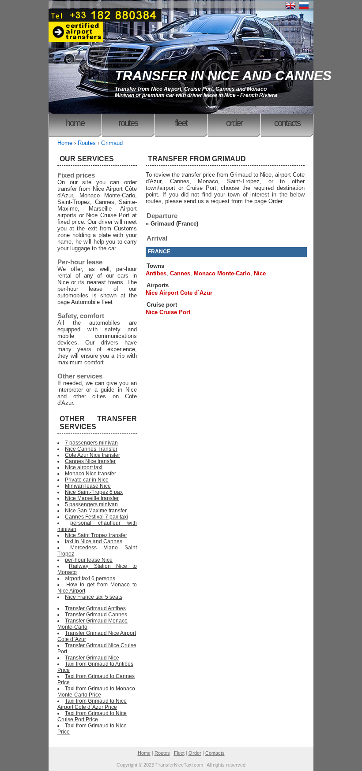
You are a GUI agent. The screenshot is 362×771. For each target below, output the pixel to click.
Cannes (180, 273)
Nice (260, 273)
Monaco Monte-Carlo (222, 273)
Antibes (156, 273)
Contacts (287, 123)
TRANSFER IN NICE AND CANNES (223, 75)
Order (234, 123)
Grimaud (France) (174, 223)
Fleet (181, 123)
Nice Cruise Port (168, 312)
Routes (128, 123)
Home (75, 123)
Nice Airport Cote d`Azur (179, 292)
